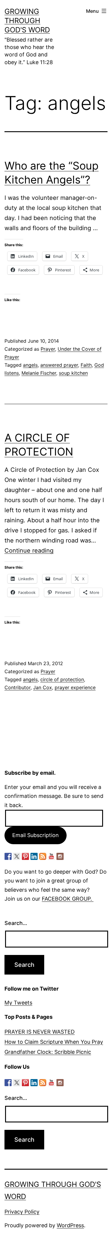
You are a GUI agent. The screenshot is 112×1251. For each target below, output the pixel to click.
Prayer (48, 349)
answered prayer (59, 365)
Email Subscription (35, 835)
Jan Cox (42, 687)
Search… (15, 923)
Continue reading (28, 550)
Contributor (17, 687)
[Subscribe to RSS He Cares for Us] (42, 856)
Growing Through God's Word (27, 20)
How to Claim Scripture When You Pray (53, 1042)
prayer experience (75, 687)
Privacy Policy (21, 1212)
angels (30, 365)
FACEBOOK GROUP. (67, 899)
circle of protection (62, 679)
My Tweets (18, 1002)
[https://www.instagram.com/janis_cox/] (60, 856)
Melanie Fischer (39, 373)
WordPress (70, 1225)
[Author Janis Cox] (8, 856)
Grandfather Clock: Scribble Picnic (47, 1052)
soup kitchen (73, 373)
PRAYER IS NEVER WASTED (39, 1032)
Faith (86, 365)
